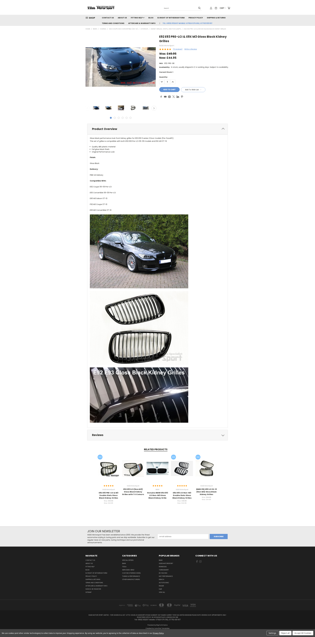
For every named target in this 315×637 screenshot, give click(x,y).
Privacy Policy (196, 18)
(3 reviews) (177, 49)
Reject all (285, 633)
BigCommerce (161, 625)
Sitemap (88, 592)
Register (97, 589)
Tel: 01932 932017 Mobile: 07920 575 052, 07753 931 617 (187, 23)
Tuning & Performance (131, 576)
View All (162, 592)
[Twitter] (173, 96)
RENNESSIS (163, 567)
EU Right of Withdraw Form (171, 18)
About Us (122, 18)
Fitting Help (137, 18)
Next (153, 108)
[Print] (169, 96)
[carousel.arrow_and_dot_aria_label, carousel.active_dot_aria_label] (111, 118)
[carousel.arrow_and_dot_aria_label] (115, 118)
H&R (160, 589)
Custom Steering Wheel (131, 573)
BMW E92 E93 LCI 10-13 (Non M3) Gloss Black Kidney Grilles (206, 492)
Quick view (108, 466)
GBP (222, 8)
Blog (150, 18)
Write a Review (190, 49)
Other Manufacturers (131, 579)
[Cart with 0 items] (229, 8)
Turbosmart (164, 570)
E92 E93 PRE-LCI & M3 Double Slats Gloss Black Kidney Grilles (108, 495)
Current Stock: (166, 72)
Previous (87, 108)
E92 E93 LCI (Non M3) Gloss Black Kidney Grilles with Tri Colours (133, 492)
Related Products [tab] (155, 449)
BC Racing (163, 573)
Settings (272, 633)
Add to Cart (108, 470)
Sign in (88, 589)
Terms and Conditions (113, 23)
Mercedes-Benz (128, 570)
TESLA (124, 567)
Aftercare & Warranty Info (142, 23)
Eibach (161, 579)
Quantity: (163, 77)
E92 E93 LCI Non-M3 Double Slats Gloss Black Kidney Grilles (182, 495)
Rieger (161, 586)
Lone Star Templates (162, 628)
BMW (124, 563)
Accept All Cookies (302, 633)
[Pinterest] (182, 96)
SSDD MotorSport (166, 563)
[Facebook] (161, 96)
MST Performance (166, 576)
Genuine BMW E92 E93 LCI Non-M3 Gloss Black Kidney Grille (157, 495)
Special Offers (128, 560)
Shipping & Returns (216, 18)
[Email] (165, 96)
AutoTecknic (164, 583)
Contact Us (108, 18)
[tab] (157, 129)
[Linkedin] (178, 96)
